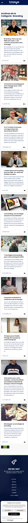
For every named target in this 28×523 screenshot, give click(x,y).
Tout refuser (8, 510)
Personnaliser (20, 510)
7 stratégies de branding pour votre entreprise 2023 (14, 256)
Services (14, 484)
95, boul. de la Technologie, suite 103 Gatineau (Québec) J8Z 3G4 (14, 472)
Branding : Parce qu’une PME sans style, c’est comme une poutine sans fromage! (13, 41)
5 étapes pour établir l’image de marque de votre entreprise (12, 338)
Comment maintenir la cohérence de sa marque (13, 298)
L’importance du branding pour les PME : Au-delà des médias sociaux (13, 172)
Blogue (14, 490)
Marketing (11, 405)
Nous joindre (14, 495)
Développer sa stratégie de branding (14, 425)
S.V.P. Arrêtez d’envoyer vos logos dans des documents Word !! (13, 129)
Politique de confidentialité (7, 516)
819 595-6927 (14, 469)
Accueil (14, 479)
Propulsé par (4, 520)
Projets (14, 487)
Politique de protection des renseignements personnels (12, 518)
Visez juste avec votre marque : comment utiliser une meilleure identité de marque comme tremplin (14, 381)
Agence (14, 482)
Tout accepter (14, 514)
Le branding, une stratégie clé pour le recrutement (13, 215)
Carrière (14, 492)
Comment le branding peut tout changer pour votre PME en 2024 (14, 86)
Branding (5, 21)
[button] (2, 2)
